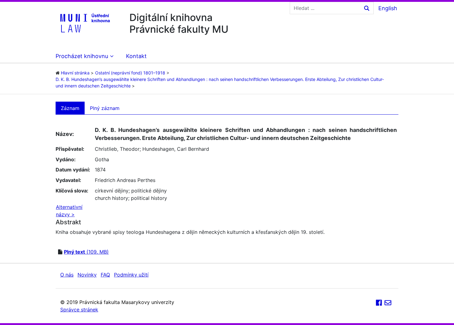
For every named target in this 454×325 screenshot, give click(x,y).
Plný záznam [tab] (105, 108)
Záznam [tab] (70, 108)
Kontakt (136, 56)
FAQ (105, 275)
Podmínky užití (131, 275)
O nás (67, 275)
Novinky (87, 275)
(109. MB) (86, 252)
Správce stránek (79, 309)
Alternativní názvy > (69, 210)
